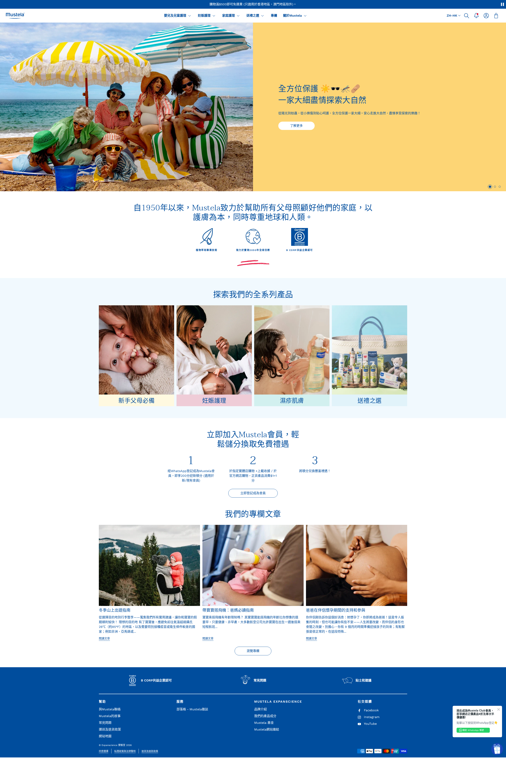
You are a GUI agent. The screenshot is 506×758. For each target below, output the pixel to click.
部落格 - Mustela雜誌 (192, 709)
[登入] (486, 16)
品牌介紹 (260, 709)
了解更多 (296, 126)
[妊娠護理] (213, 15)
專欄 (274, 15)
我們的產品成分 (265, 716)
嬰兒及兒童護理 (175, 15)
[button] (466, 16)
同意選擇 (103, 751)
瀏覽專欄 (253, 651)
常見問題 (105, 723)
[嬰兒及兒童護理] (189, 15)
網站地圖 (105, 736)
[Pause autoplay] (502, 4)
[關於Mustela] (305, 15)
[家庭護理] (238, 15)
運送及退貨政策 (110, 729)
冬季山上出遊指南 (114, 610)
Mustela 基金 (264, 723)
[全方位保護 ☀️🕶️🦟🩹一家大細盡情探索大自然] (126, 107)
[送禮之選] (262, 15)
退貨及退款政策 (150, 751)
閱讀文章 (104, 638)
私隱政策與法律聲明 (125, 751)
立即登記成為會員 (253, 493)
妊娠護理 (204, 15)
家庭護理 (228, 15)
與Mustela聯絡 (110, 709)
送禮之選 (252, 15)
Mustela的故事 (110, 716)
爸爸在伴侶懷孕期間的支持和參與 (335, 610)
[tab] (490, 186)
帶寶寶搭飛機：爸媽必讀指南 (228, 610)
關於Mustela (292, 15)
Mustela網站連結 (266, 729)
